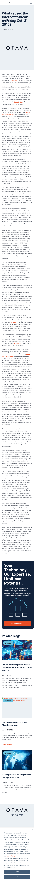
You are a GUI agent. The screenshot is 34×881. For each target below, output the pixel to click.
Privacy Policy (11, 856)
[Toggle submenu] (8, 824)
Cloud (4, 825)
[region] (17, 854)
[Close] (32, 829)
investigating (18, 102)
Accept (17, 872)
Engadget (14, 81)
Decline (17, 877)
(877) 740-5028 (17, 815)
